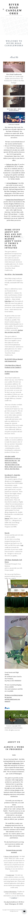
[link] (14, 9)
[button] (4, 9)
